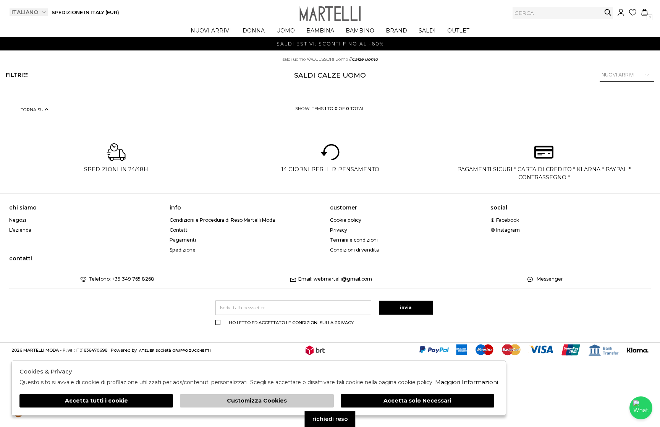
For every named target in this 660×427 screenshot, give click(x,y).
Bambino (360, 30)
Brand (396, 30)
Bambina (320, 30)
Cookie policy (345, 220)
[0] (645, 12)
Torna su (33, 109)
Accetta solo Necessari (417, 400)
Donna (254, 30)
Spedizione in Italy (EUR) (85, 12)
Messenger (549, 279)
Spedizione (183, 250)
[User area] (621, 12)
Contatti (179, 230)
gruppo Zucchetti (191, 350)
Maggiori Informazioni (466, 382)
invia (608, 12)
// (296, 59)
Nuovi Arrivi (211, 30)
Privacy (338, 230)
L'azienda (20, 230)
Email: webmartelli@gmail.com (335, 279)
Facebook (507, 220)
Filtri (14, 74)
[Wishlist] (633, 12)
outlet (458, 30)
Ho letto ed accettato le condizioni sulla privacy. (291, 322)
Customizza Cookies (257, 400)
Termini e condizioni (354, 240)
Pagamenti (183, 240)
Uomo (285, 30)
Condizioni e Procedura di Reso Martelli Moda (222, 220)
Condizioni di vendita (354, 250)
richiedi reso (330, 419)
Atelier (146, 350)
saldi (427, 30)
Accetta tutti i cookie (96, 400)
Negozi (17, 220)
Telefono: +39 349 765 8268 (121, 279)
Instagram (507, 230)
